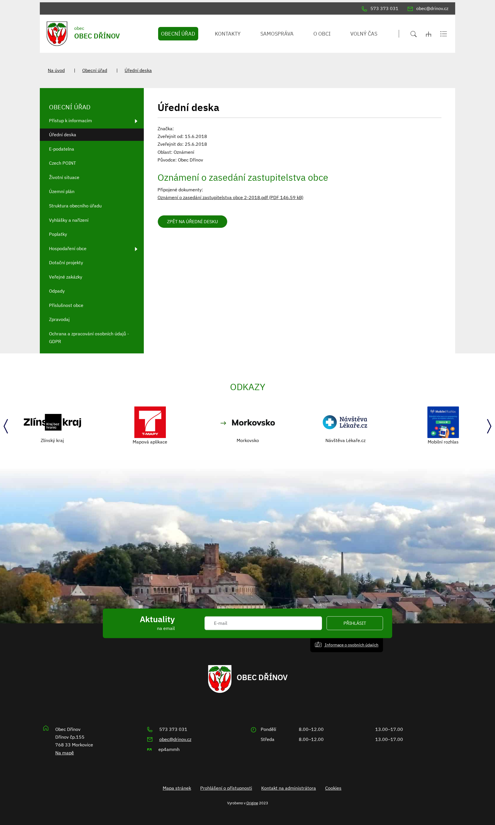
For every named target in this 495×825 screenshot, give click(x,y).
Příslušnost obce (66, 305)
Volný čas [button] (363, 33)
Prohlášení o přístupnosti (226, 788)
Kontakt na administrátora (288, 788)
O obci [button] (322, 33)
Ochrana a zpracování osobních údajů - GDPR (89, 337)
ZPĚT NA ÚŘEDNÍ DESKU (192, 221)
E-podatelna (61, 149)
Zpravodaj (59, 319)
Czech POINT (62, 163)
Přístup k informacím (70, 120)
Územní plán (61, 191)
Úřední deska (138, 70)
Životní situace (64, 177)
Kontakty (228, 33)
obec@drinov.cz (175, 739)
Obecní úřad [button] (178, 33)
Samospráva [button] (277, 33)
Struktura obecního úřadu (75, 206)
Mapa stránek (177, 788)
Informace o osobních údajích (351, 644)
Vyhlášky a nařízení (69, 220)
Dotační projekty (66, 262)
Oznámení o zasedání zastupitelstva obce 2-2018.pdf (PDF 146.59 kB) (230, 197)
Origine (252, 802)
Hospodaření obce (68, 248)
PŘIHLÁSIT (354, 623)
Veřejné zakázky (65, 277)
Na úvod (56, 70)
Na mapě (64, 753)
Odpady (57, 291)
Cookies (333, 788)
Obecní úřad (94, 70)
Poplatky (58, 234)
